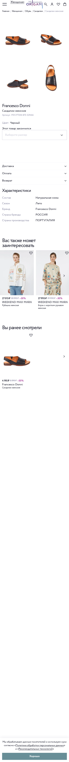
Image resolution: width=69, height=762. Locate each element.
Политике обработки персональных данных (40, 745)
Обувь (28, 11)
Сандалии (38, 11)
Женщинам (17, 2)
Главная (5, 11)
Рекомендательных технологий (36, 749)
